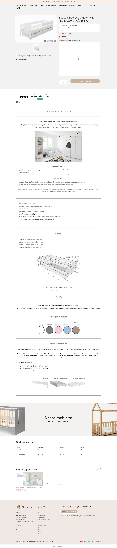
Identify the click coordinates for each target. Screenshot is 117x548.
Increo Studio (50, 541)
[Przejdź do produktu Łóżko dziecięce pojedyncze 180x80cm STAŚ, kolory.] (33, 479)
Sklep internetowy (58, 546)
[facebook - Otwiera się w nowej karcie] (41, 507)
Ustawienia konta (20, 533)
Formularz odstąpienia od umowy (24, 521)
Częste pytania (41, 531)
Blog (39, 533)
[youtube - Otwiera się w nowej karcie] (44, 507)
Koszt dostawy (41, 517)
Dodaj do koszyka (85, 81)
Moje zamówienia (20, 529)
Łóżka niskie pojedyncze (51, 12)
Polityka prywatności (21, 517)
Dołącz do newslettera (69, 511)
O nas (39, 527)
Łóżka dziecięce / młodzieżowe (40, 12)
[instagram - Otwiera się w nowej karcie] (39, 507)
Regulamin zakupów (21, 515)
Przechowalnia (20, 531)
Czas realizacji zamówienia (44, 519)
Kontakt (40, 529)
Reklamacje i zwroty (21, 519)
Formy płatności (42, 515)
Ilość (60, 79)
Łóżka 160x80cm (61, 12)
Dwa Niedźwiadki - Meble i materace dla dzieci (24, 12)
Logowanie (19, 527)
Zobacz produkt (47, 483)
